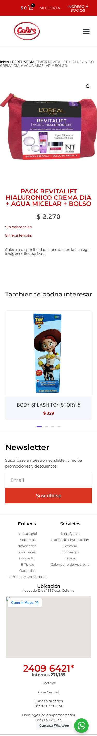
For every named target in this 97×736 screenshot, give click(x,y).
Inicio (4, 61)
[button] (86, 31)
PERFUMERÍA (23, 61)
